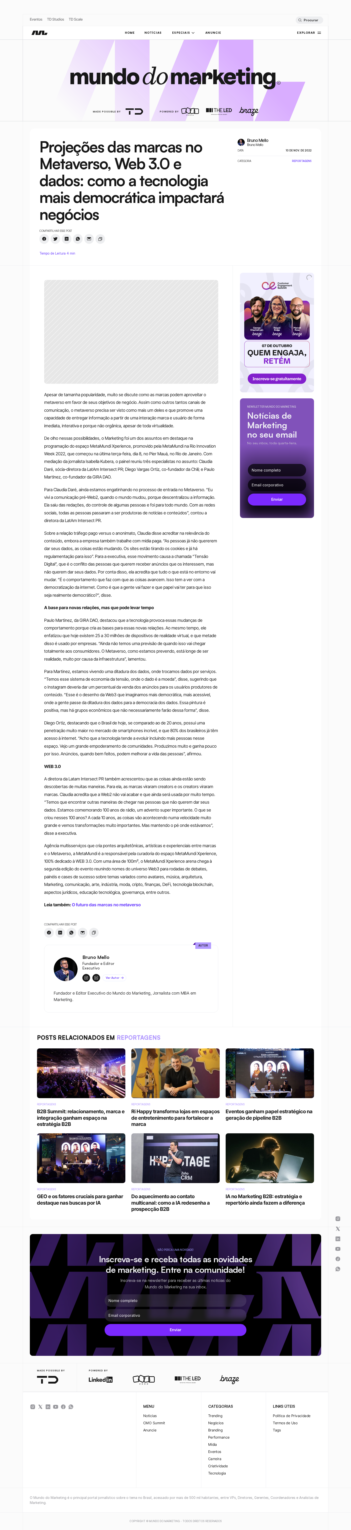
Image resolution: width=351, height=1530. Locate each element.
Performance (219, 1437)
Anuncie (149, 1430)
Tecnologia (217, 1473)
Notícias (150, 1415)
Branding (215, 1430)
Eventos (36, 19)
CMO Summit (154, 1423)
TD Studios (55, 19)
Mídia (212, 1444)
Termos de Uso (285, 1423)
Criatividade (218, 1466)
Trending (215, 1415)
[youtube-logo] (55, 1407)
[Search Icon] (309, 20)
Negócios (216, 1423)
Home (130, 32)
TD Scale (76, 19)
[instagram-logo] (33, 1407)
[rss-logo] (63, 1407)
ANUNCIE (213, 32)
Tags (277, 1430)
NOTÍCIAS (153, 32)
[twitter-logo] (40, 1407)
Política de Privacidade (291, 1415)
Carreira (215, 1459)
